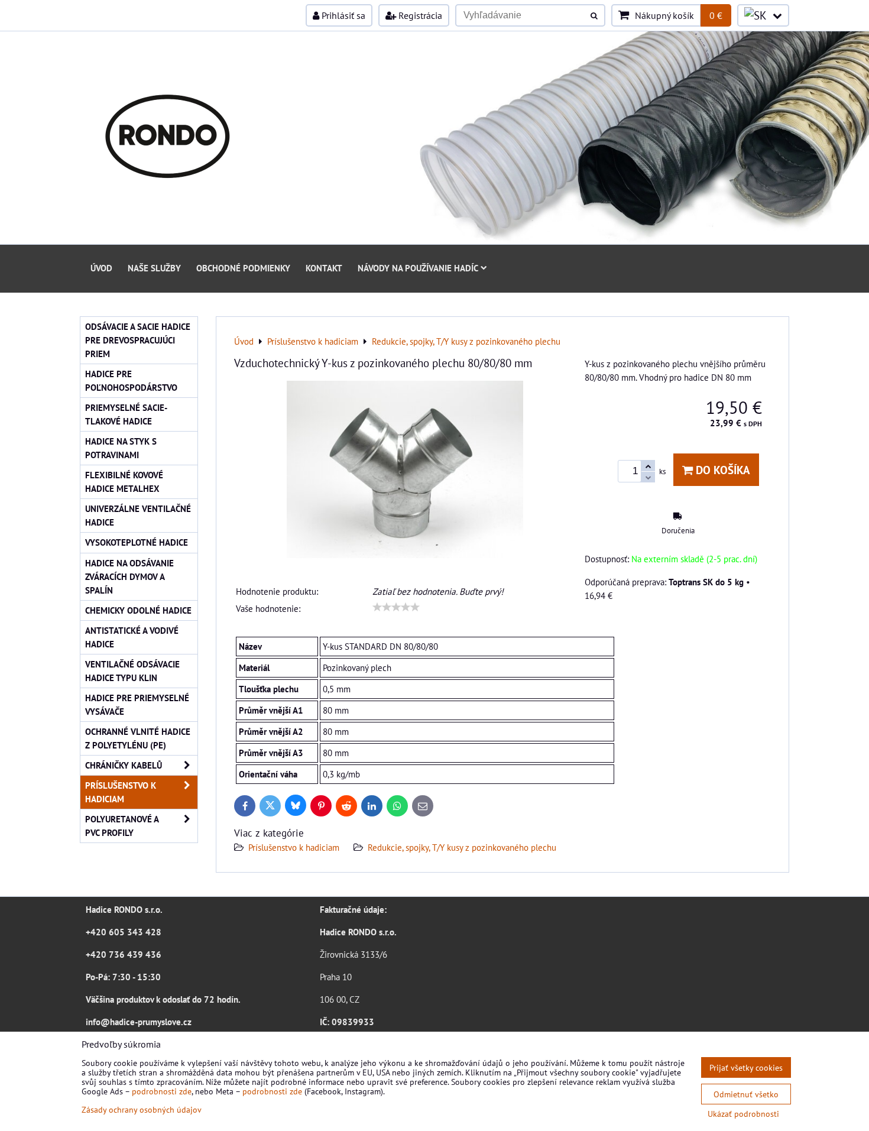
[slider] (396, 607)
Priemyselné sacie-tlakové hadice (126, 414)
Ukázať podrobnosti (743, 1114)
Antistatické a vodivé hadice (132, 637)
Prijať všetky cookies (746, 1067)
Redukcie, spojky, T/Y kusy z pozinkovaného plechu (462, 847)
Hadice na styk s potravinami (121, 448)
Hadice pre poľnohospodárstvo (131, 380)
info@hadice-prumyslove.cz (139, 1022)
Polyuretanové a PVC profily (121, 825)
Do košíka (721, 469)
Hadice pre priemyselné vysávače (137, 704)
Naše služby (154, 268)
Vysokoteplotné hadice (136, 542)
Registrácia (419, 15)
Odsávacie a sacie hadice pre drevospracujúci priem (137, 339)
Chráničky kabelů (123, 765)
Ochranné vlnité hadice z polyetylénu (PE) (137, 738)
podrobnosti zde (162, 1091)
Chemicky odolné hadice (138, 610)
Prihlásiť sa (342, 15)
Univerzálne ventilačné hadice (138, 515)
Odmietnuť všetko (746, 1094)
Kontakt (324, 268)
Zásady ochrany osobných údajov (142, 1109)
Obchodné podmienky (243, 268)
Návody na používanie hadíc (418, 268)
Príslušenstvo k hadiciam (293, 847)
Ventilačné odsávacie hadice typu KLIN (132, 670)
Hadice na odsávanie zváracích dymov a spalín (129, 576)
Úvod (101, 268)
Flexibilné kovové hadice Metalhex (124, 481)
